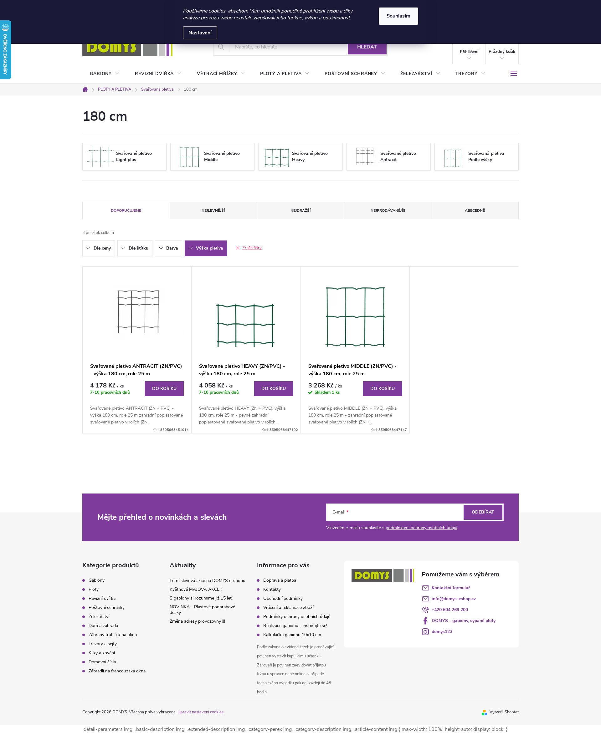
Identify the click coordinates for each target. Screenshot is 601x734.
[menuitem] (104, 74)
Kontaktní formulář (451, 588)
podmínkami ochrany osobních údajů (421, 528)
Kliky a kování (102, 653)
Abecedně (475, 210)
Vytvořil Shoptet (504, 712)
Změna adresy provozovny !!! (197, 621)
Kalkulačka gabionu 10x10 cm (292, 635)
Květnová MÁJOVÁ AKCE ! (196, 589)
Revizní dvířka (102, 598)
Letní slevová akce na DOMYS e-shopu (207, 581)
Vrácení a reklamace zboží (288, 607)
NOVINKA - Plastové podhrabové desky (202, 609)
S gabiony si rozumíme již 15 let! (201, 598)
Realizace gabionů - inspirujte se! (295, 626)
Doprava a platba (279, 580)
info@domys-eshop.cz (454, 599)
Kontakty (272, 589)
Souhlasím (398, 16)
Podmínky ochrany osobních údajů (297, 617)
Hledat (367, 46)
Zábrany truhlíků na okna (113, 634)
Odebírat (483, 512)
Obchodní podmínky (283, 598)
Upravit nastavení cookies (200, 712)
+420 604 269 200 (450, 610)
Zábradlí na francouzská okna (117, 671)
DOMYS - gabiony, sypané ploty (464, 621)
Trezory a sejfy (103, 643)
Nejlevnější (213, 210)
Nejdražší (300, 210)
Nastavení (200, 32)
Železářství (99, 616)
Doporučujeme (126, 210)
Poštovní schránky (107, 607)
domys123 (442, 632)
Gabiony (97, 580)
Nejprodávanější (388, 210)
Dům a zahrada (103, 625)
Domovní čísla (102, 662)
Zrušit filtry (252, 248)
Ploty (94, 589)
